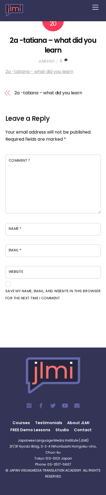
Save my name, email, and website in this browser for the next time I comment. (53, 294)
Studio (62, 430)
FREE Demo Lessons (30, 430)
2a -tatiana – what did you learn (53, 45)
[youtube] (65, 405)
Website (16, 271)
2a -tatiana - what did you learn (39, 71)
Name (15, 228)
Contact (83, 430)
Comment (19, 160)
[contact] (76, 405)
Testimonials (48, 422)
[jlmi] (14, 13)
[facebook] (41, 405)
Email (15, 250)
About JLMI (78, 422)
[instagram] (29, 405)
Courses (21, 422)
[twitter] (53, 405)
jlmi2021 (46, 61)
